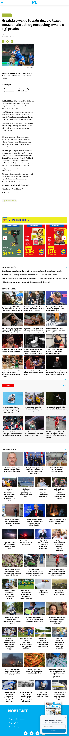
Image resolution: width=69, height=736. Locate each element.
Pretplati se (54, 730)
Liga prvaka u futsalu (9, 200)
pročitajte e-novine (18, 719)
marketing (15, 727)
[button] (64, 238)
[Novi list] (34, 2)
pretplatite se (16, 723)
